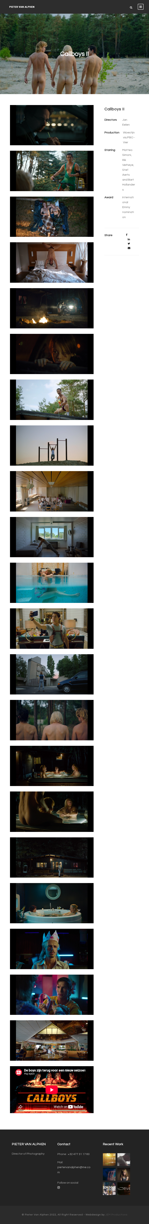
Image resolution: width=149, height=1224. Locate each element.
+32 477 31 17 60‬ (79, 1154)
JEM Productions (116, 1214)
